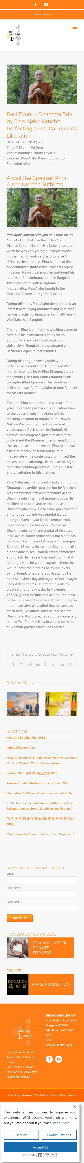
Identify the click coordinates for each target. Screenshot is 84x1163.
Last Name (13, 902)
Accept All (40, 1147)
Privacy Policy (68, 1095)
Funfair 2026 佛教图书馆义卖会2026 (32, 773)
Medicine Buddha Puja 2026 (26, 738)
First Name (13, 888)
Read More (61, 1123)
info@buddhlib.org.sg (58, 1045)
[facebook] (49, 1059)
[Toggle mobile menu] (75, 28)
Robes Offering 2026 (21, 748)
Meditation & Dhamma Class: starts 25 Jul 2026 (39, 793)
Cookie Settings (59, 1135)
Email (11, 874)
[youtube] (58, 1059)
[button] (10, 704)
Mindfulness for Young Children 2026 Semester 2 (40, 834)
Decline (21, 1135)
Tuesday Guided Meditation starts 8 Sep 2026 (38, 783)
